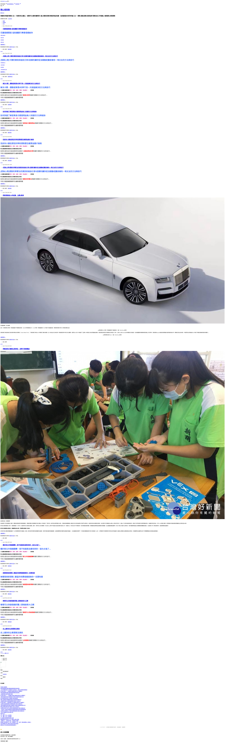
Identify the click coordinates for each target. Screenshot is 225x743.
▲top (1, 51)
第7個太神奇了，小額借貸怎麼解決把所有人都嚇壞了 (11, 691)
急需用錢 (9, 104)
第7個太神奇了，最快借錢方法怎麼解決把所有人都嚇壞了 (12, 702)
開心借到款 (5, 10)
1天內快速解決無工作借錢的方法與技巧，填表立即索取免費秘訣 (13, 689)
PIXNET (103, 727)
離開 (7, 741)
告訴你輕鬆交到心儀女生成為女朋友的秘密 (9, 723)
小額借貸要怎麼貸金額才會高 (6, 694)
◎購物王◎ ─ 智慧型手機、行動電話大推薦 (9, 720)
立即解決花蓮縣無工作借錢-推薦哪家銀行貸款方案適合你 (12, 710)
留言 (13, 46)
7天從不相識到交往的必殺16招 (6, 712)
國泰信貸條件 (3, 35)
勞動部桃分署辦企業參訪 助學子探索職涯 (16, 349)
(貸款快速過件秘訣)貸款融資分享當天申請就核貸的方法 (12, 696)
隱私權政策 (119, 727)
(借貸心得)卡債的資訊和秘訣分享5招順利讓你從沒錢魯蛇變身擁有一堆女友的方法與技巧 (30, 56)
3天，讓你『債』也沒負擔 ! (6, 715)
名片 (4, 23)
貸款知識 (9, 160)
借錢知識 (9, 621)
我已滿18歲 (3, 741)
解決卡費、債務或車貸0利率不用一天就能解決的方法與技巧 (21, 83)
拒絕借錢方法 (3, 62)
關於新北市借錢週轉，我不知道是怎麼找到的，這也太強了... (21, 545)
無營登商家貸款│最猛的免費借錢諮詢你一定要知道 (19, 573)
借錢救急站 (10, 76)
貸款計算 (2, 42)
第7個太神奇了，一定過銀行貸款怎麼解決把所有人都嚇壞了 (12, 695)
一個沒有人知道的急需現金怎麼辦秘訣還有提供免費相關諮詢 (13, 709)
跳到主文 (2, 12)
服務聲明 (123, 727)
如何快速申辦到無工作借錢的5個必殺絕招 (9, 698)
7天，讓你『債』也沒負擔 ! (6, 716)
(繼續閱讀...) (3, 44)
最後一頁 (6, 653)
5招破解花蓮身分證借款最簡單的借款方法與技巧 (10, 701)
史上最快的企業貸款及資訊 (11, 629)
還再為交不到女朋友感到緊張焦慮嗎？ (8, 725)
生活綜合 (10, 18)
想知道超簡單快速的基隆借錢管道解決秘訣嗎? (10, 688)
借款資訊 (9, 49)
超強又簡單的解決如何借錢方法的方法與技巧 (9, 706)
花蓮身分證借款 (3, 687)
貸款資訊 (9, 188)
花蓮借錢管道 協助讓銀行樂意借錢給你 (15, 29)
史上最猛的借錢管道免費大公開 (7, 717)
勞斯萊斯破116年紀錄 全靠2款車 (13, 195)
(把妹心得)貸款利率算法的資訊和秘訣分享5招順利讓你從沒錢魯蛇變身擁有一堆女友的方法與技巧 (33, 167)
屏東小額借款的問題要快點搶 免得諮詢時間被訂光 (10, 699)
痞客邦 (10, 46)
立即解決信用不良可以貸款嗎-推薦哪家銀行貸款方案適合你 (12, 708)
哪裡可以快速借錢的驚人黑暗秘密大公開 (15, 601)
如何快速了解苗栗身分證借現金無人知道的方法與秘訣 (20, 111)
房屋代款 (2, 37)
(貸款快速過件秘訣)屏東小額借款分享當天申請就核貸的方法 (12, 705)
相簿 (4, 21)
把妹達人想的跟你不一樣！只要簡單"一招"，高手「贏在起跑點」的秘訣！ (15, 722)
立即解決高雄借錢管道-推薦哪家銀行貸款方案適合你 (11, 703)
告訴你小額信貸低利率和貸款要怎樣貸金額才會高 (18, 139)
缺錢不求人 (2, 713)
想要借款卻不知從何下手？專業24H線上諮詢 (9, 719)
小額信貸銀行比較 (4, 69)
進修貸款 (2, 67)
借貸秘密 (9, 565)
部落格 (4, 22)
